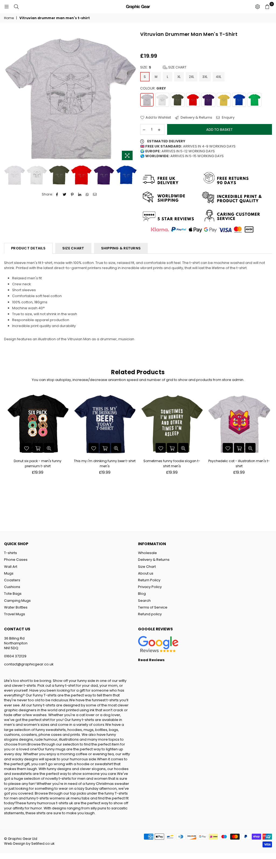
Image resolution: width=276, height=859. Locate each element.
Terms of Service (152, 607)
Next (131, 97)
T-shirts (10, 552)
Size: (163, 67)
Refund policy (150, 614)
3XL (205, 76)
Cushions (12, 586)
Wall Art (10, 566)
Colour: (153, 88)
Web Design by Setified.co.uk (29, 843)
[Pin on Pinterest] (72, 194)
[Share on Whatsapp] (87, 194)
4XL (218, 76)
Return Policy (149, 580)
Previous (8, 97)
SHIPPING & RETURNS (121, 248)
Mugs (8, 573)
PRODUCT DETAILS (28, 248)
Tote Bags (13, 593)
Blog (142, 593)
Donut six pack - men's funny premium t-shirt (37, 463)
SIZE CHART (73, 248)
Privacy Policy (150, 586)
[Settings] (257, 7)
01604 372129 (15, 656)
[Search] (16, 7)
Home (9, 18)
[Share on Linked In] (80, 194)
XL (179, 76)
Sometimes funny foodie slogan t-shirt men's (171, 463)
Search (144, 600)
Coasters (12, 580)
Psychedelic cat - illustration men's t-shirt (239, 463)
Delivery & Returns (196, 117)
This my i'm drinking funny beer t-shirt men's (105, 463)
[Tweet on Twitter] (65, 194)
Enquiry (227, 117)
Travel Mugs (14, 614)
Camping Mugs (17, 600)
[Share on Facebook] (57, 194)
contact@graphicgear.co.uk (29, 664)
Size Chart (177, 67)
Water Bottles (15, 607)
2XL (191, 76)
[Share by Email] (95, 194)
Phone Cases (15, 559)
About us (145, 573)
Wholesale (147, 552)
